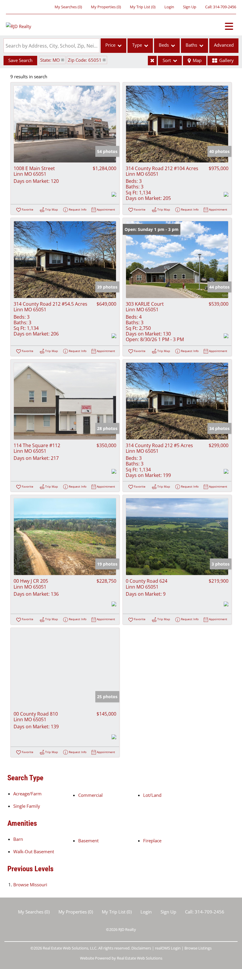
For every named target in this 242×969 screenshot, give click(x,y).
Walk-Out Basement (33, 851)
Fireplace (152, 840)
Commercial (90, 795)
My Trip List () (143, 6)
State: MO (50, 60)
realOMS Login (168, 948)
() (68, 6)
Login (169, 6)
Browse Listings (198, 948)
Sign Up (189, 6)
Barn (18, 839)
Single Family (26, 806)
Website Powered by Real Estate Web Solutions (121, 958)
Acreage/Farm (27, 794)
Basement (88, 840)
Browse (30, 884)
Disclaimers (141, 948)
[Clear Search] (152, 60)
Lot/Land (152, 795)
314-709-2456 (224, 6)
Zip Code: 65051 (85, 60)
